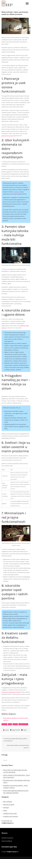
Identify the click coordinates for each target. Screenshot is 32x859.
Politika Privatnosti (7, 838)
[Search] (28, 760)
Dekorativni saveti (8, 804)
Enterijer (4, 724)
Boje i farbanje (7, 801)
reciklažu (16, 192)
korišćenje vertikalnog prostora (11, 692)
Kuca (10, 724)
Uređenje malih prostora (10, 816)
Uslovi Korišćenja (7, 841)
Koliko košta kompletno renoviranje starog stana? (18, 746)
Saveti (25, 730)
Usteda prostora (23, 724)
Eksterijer (6, 807)
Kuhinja (15, 724)
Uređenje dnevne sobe (10, 813)
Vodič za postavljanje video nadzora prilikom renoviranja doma (15, 740)
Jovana (7, 730)
